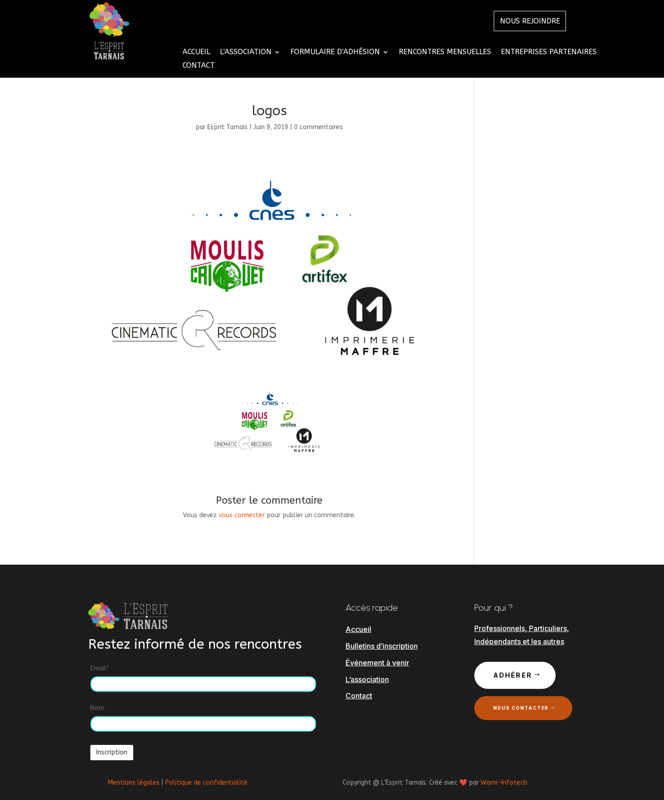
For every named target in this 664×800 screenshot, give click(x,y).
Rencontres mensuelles (445, 52)
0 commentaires (318, 127)
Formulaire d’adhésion (335, 52)
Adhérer (513, 675)
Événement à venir (377, 662)
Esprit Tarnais (227, 127)
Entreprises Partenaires (549, 52)
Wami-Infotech (504, 782)
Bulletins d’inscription (382, 645)
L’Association (245, 52)
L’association (367, 679)
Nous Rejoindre (530, 21)
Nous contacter (521, 708)
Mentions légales (133, 782)
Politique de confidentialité (206, 782)
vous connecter (242, 515)
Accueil (196, 52)
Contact (198, 66)
